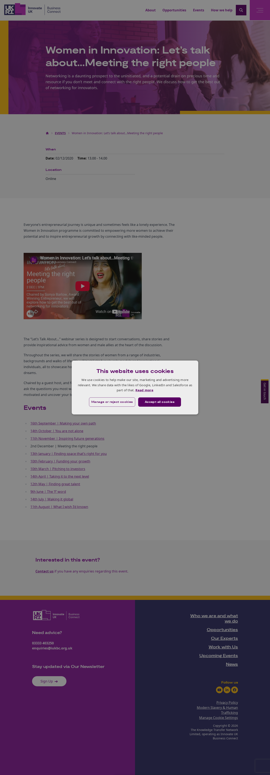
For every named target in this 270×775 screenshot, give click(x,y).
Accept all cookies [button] (159, 402)
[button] (112, 402)
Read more (144, 390)
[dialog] (135, 387)
